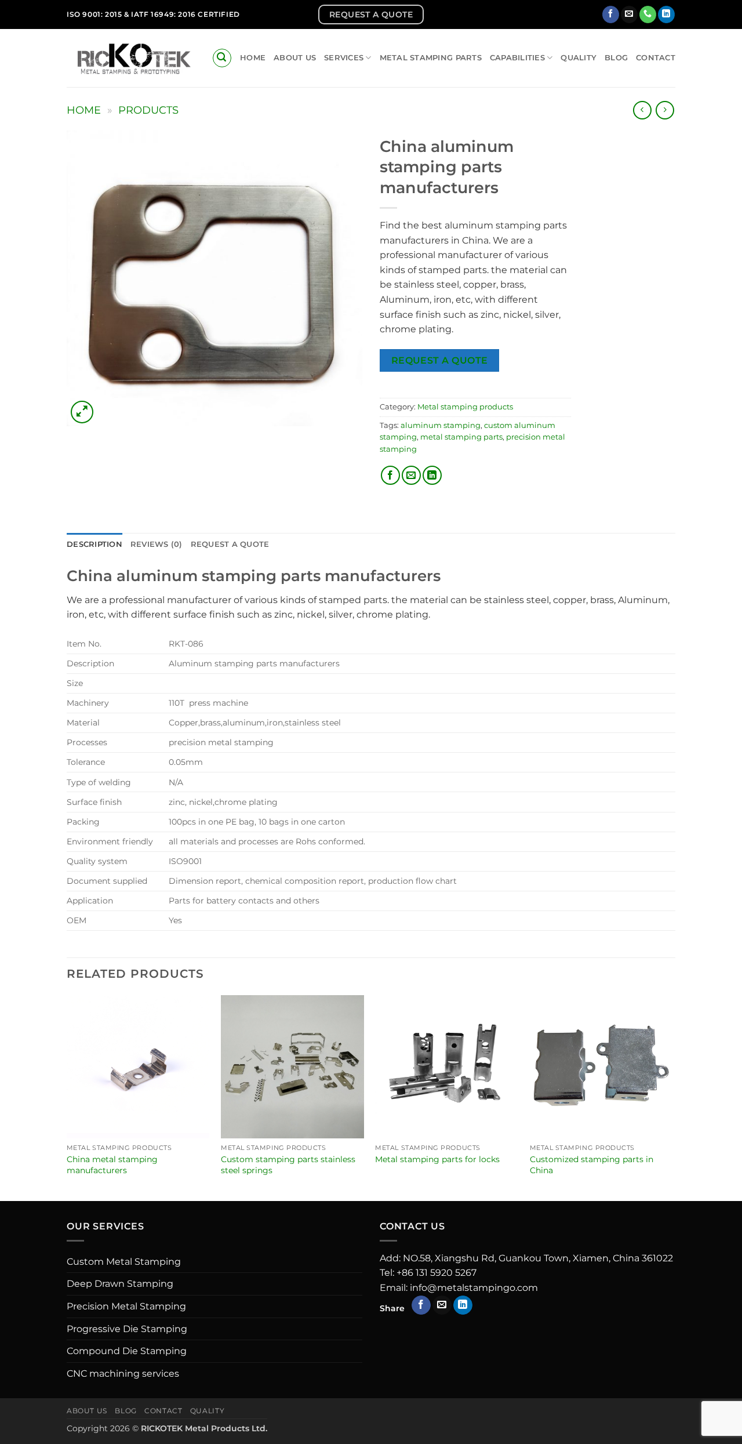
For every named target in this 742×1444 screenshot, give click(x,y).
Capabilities (517, 57)
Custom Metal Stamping (124, 1261)
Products (148, 110)
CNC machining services (123, 1373)
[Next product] (642, 110)
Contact (655, 57)
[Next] (672, 1097)
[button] (222, 58)
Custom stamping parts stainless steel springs (288, 1164)
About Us (295, 57)
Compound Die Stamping (127, 1350)
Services (343, 57)
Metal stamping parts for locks (437, 1159)
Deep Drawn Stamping (120, 1283)
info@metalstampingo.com (474, 1287)
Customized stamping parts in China (591, 1164)
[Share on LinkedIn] (432, 475)
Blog (616, 57)
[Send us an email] (629, 14)
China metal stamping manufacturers (112, 1164)
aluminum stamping (441, 425)
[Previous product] (665, 110)
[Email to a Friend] (411, 475)
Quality (578, 57)
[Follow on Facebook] (610, 14)
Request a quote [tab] (230, 544)
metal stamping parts (461, 437)
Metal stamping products (465, 406)
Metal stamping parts (431, 57)
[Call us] (647, 14)
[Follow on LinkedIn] (666, 14)
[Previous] (67, 1097)
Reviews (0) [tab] (156, 544)
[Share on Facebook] (390, 475)
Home (252, 57)
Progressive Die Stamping (127, 1328)
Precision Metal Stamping (126, 1306)
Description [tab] (94, 544)
